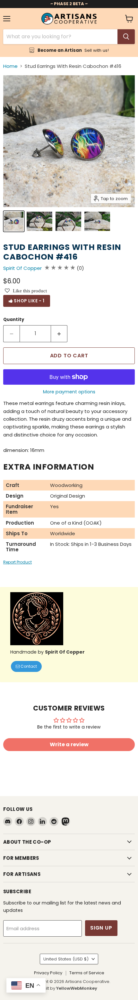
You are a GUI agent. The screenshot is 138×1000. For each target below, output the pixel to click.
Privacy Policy (48, 973)
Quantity (13, 319)
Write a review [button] (69, 744)
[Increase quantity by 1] (59, 333)
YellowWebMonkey (76, 988)
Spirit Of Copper (22, 268)
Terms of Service (86, 973)
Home (10, 66)
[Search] (126, 36)
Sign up (101, 927)
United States (66, 959)
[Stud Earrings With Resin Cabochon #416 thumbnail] (14, 221)
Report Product (17, 562)
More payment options (69, 391)
